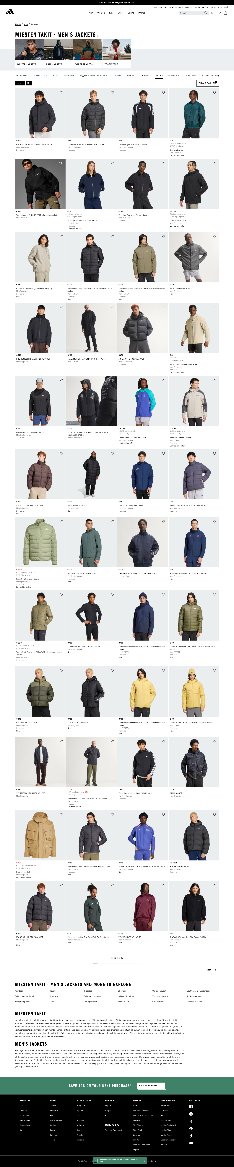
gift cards (188, 7)
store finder (158, 7)
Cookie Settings (84, 1161)
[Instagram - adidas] (201, 1114)
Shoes (120, 13)
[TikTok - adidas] (201, 1136)
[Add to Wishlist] (61, 93)
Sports (131, 13)
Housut (52, 991)
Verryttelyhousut (160, 996)
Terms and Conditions (135, 1161)
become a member (201, 7)
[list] (117, 76)
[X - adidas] (201, 1121)
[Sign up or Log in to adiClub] (212, 13)
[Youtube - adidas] (201, 1143)
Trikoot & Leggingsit (24, 996)
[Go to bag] (225, 13)
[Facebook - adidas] (201, 1107)
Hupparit (53, 996)
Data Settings (98, 1161)
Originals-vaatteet (92, 996)
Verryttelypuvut (22, 1002)
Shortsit (122, 991)
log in (220, 7)
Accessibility (150, 1161)
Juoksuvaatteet (194, 996)
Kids (111, 13)
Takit (51, 1002)
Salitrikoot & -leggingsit (198, 991)
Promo (141, 13)
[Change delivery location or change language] (226, 7)
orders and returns (176, 7)
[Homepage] (9, 11)
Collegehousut (159, 991)
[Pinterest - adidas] (201, 1129)
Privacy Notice (119, 1161)
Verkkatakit (123, 1002)
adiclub (213, 7)
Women (101, 13)
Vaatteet (19, 991)
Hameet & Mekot (194, 1002)
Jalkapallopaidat (126, 996)
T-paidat (88, 991)
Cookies (108, 1161)
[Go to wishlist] (219, 13)
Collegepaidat (90, 1002)
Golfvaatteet (157, 1002)
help (165, 7)
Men (91, 13)
